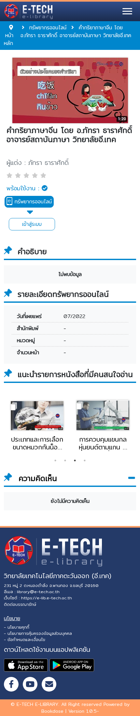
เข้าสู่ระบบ (32, 224)
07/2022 (74, 316)
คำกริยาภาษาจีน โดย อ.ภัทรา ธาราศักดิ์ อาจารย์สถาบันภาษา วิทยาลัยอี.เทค (69, 135)
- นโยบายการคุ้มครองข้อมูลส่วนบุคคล (38, 633)
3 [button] (75, 460)
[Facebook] (11, 684)
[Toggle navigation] (127, 11)
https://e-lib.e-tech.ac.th (46, 597)
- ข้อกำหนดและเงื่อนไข (24, 639)
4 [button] (84, 460)
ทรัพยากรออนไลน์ (32, 201)
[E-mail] (49, 684)
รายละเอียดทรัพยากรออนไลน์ (63, 294)
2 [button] (65, 460)
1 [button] (55, 460)
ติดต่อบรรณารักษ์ (20, 604)
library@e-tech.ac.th (38, 591)
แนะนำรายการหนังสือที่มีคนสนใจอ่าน (75, 374)
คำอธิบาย (32, 251)
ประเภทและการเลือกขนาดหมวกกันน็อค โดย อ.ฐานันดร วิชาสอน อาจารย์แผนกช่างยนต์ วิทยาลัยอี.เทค (37, 443)
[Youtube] (30, 684)
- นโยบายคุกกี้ (16, 627)
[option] (37, 425)
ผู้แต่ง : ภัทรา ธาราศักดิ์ (38, 163)
